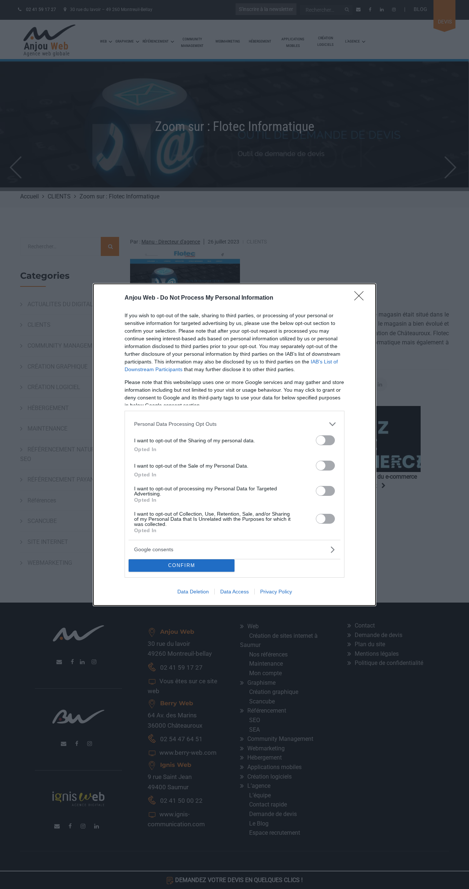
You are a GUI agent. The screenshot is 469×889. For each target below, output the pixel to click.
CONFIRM (181, 565)
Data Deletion (193, 592)
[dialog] (234, 445)
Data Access (234, 592)
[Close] (361, 298)
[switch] (325, 440)
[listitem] (234, 424)
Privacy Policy (276, 592)
